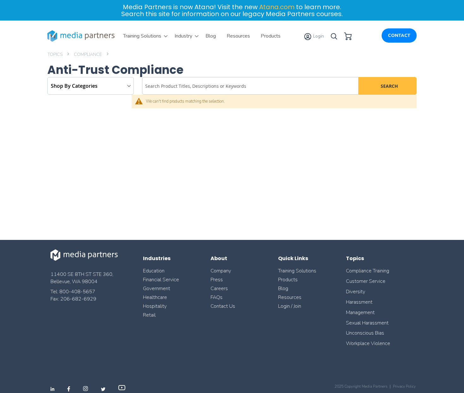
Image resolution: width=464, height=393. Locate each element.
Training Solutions (297, 270)
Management (360, 312)
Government (156, 288)
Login (318, 36)
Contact (399, 36)
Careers (219, 288)
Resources (289, 297)
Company (221, 270)
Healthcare (155, 297)
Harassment (359, 302)
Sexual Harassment (367, 322)
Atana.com (276, 7)
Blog (283, 288)
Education (153, 270)
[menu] (202, 36)
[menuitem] (143, 36)
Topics (55, 54)
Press (217, 279)
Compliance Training (367, 270)
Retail (150, 315)
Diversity (355, 291)
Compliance (88, 54)
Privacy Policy (404, 386)
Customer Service (365, 281)
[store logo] (82, 36)
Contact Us (223, 306)
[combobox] (250, 86)
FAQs (217, 297)
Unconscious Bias (365, 333)
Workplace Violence (368, 343)
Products (288, 279)
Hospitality (155, 306)
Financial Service (161, 279)
